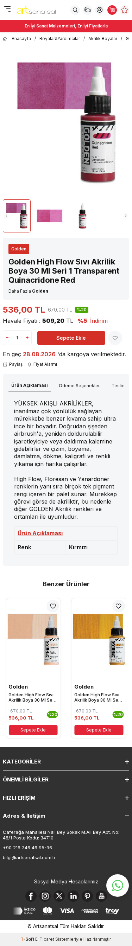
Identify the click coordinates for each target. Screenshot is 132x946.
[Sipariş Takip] (87, 10)
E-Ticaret (44, 939)
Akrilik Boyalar (102, 38)
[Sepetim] (112, 10)
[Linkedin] (73, 896)
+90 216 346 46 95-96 (27, 847)
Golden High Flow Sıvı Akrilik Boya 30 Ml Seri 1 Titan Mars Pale (31, 697)
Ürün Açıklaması (29, 385)
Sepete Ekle (71, 338)
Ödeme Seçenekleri (80, 385)
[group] (66, 123)
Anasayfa (21, 38)
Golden (18, 248)
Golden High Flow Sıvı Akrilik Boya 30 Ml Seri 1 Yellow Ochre (97, 697)
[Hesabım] (100, 10)
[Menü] (7, 9)
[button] (6, 216)
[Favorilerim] (124, 10)
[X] (59, 896)
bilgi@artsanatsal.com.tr (29, 857)
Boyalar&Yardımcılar (59, 38)
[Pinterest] (87, 896)
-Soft (27, 939)
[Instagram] (45, 896)
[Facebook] (31, 896)
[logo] (36, 10)
